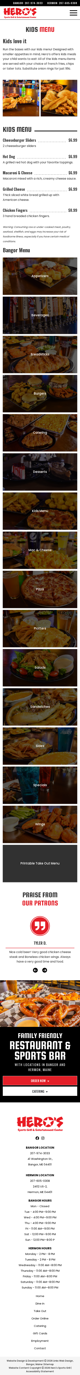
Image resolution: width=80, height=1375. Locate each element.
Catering (38, 1091)
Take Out (40, 1311)
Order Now (38, 1081)
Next (44, 970)
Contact (40, 1348)
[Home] (20, 13)
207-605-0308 (68, 3)
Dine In (40, 1303)
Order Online (40, 1318)
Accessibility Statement (40, 1371)
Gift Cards (40, 1333)
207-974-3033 (34, 3)
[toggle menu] (73, 12)
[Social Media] (37, 1138)
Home (40, 1296)
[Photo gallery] (21, 98)
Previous (35, 970)
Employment (40, 1341)
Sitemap (49, 1364)
